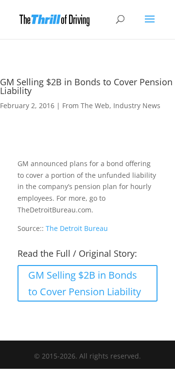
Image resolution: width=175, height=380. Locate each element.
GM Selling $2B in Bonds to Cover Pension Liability (84, 283)
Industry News (136, 105)
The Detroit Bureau (77, 228)
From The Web (85, 105)
